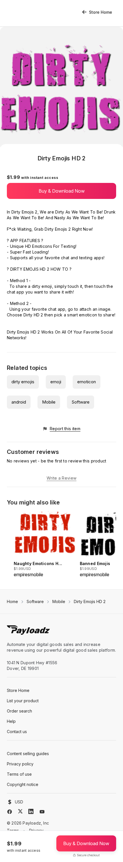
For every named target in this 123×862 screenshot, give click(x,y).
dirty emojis (22, 381)
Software (81, 402)
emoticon (86, 381)
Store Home (100, 12)
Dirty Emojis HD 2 (90, 601)
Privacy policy (20, 763)
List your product (23, 700)
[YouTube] (42, 812)
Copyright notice (22, 784)
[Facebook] (9, 812)
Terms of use (19, 774)
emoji (55, 381)
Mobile (48, 402)
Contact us (17, 731)
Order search (19, 711)
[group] (45, 544)
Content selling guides (28, 753)
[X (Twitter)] (20, 811)
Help (11, 721)
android (18, 402)
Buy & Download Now (62, 191)
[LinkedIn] (30, 811)
